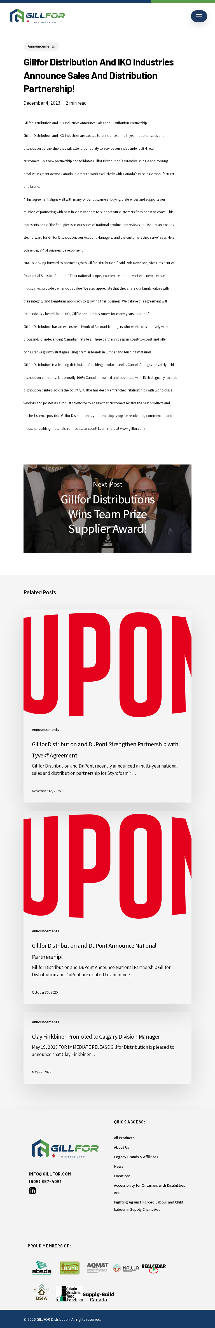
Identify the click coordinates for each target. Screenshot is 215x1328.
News (118, 1166)
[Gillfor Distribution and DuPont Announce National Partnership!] (107, 907)
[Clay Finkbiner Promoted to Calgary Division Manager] (107, 1048)
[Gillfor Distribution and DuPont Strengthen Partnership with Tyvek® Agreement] (107, 706)
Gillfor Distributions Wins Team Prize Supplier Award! (107, 508)
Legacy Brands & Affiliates (136, 1156)
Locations (122, 1175)
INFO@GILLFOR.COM (50, 1174)
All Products (124, 1137)
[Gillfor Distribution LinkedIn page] (32, 1192)
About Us (121, 1147)
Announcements (41, 46)
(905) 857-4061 (45, 1181)
